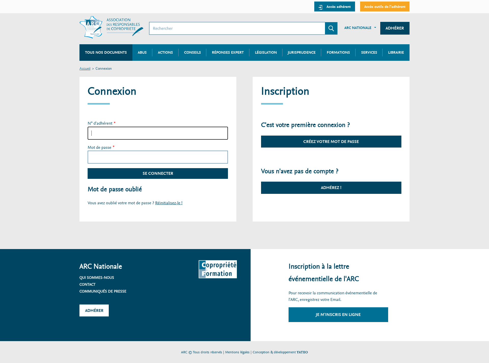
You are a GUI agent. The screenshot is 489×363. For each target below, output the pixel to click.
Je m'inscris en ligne (338, 314)
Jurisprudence (302, 52)
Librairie (396, 52)
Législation (266, 52)
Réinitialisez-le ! (168, 203)
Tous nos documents (106, 52)
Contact (87, 284)
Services (369, 52)
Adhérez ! (331, 187)
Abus (142, 52)
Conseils (192, 52)
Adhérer (395, 28)
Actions (165, 52)
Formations (338, 52)
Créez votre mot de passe (331, 141)
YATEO (302, 352)
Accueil (84, 68)
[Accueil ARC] (111, 27)
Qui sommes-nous (96, 277)
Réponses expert (228, 52)
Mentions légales (237, 352)
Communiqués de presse (102, 291)
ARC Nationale (357, 27)
